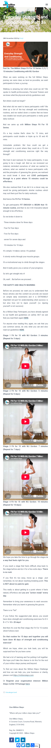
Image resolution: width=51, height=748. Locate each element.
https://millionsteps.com (23, 675)
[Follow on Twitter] (17, 740)
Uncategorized (11, 692)
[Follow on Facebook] (11, 740)
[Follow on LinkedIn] (23, 740)
